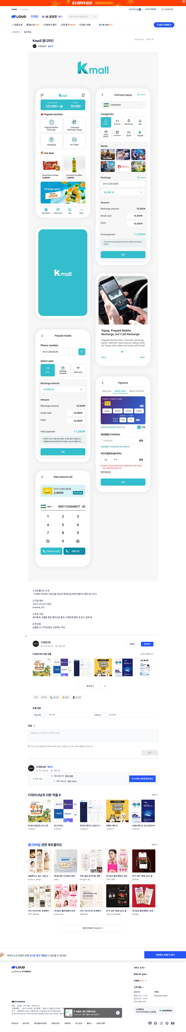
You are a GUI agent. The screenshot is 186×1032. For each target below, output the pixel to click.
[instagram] (161, 1023)
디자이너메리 (111, 879)
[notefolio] (24, 9)
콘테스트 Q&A (140, 974)
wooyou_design (34, 879)
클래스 (89, 1023)
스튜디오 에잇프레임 (113, 914)
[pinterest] (167, 1023)
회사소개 (15, 1023)
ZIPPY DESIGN (33, 914)
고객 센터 (138, 987)
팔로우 (50, 46)
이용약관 (67, 1023)
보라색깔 (135, 914)
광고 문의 (78, 1023)
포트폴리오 (16, 32)
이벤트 (139, 980)
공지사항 (26, 1023)
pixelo (56, 879)
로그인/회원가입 (167, 9)
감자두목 (135, 879)
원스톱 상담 (106, 24)
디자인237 (46, 642)
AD (184, 1)
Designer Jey (85, 879)
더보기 (154, 794)
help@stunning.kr (160, 995)
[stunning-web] (18, 1001)
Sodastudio (59, 914)
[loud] (14, 9)
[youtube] (172, 1023)
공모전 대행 (100, 1023)
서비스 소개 (139, 967)
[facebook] (155, 1023)
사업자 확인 (55, 1023)
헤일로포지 (84, 914)
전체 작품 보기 (147, 653)
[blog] (150, 1023)
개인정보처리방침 (40, 1023)
